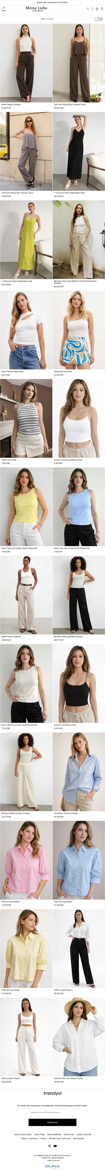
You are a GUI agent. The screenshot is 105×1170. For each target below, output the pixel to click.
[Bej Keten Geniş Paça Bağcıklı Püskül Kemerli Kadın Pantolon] (79, 239)
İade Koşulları (78, 1138)
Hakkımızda (69, 1134)
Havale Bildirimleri (54, 1134)
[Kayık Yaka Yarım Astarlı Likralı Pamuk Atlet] (26, 506)
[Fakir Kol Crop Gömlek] (26, 860)
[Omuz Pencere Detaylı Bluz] (26, 330)
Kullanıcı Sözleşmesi (29, 1138)
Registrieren (52, 1122)
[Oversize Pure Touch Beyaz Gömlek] (79, 1037)
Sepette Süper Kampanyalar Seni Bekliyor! (52, 2)
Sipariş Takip (39, 1134)
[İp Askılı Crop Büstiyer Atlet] (79, 683)
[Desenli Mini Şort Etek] (79, 330)
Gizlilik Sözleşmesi (53, 1160)
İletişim (43, 1138)
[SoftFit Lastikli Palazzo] (79, 948)
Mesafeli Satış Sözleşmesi (59, 1138)
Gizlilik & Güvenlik (83, 1134)
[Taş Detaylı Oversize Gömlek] (79, 771)
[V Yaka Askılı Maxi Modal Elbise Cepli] (79, 151)
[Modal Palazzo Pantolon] (26, 63)
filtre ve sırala (47, 19)
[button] (4, 63)
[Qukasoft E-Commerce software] (52, 1167)
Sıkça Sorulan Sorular (22, 1134)
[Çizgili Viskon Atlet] (26, 418)
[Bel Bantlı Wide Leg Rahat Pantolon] (79, 595)
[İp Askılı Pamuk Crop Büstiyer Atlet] (79, 418)
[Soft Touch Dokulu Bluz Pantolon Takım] (79, 63)
